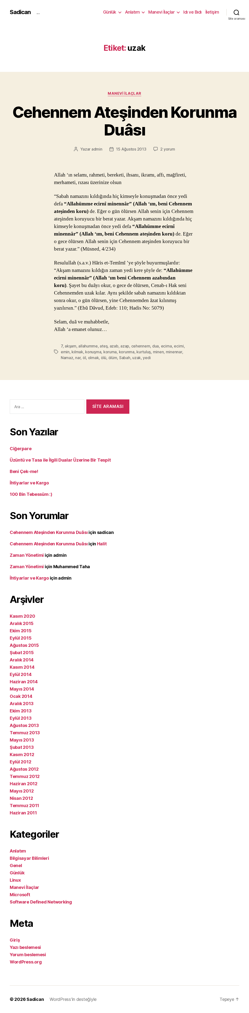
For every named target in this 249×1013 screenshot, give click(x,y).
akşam (70, 346)
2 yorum (167, 149)
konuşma (93, 351)
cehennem (140, 346)
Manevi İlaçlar (161, 12)
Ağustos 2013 (24, 725)
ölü (103, 357)
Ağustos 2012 (24, 769)
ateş (103, 346)
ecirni (179, 346)
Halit (102, 543)
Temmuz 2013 (25, 732)
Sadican (20, 12)
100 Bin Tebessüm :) (31, 494)
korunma (126, 351)
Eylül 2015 (20, 638)
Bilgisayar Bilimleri (29, 858)
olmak (93, 357)
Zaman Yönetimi (27, 555)
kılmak (77, 351)
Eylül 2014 (20, 674)
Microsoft (20, 894)
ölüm (112, 357)
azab (114, 346)
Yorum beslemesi (28, 954)
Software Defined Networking (41, 901)
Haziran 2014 (24, 681)
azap (124, 346)
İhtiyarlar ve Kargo (29, 482)
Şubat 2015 (22, 652)
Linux (15, 880)
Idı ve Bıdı (192, 12)
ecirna (166, 346)
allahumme (88, 346)
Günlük (109, 12)
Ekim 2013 (21, 710)
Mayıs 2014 (22, 689)
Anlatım (132, 12)
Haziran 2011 (23, 812)
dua (155, 346)
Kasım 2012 (22, 754)
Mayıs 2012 (22, 791)
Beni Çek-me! (24, 471)
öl (84, 357)
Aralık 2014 (22, 659)
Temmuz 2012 (25, 776)
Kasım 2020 (22, 616)
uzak (136, 357)
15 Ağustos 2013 (131, 149)
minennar (174, 351)
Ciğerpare (21, 448)
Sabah (124, 357)
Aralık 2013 (22, 703)
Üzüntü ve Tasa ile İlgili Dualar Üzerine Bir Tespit (60, 460)
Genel (16, 865)
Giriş (15, 940)
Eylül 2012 (20, 761)
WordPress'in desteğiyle (73, 999)
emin (65, 351)
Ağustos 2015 (24, 645)
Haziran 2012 (23, 783)
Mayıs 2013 (22, 740)
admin (96, 149)
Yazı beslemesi (25, 947)
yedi (147, 357)
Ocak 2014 (21, 696)
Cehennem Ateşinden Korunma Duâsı (124, 121)
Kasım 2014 (22, 667)
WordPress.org (26, 961)
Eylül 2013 (20, 718)
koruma (110, 351)
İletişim (212, 12)
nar (77, 357)
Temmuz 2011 (24, 805)
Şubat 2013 (22, 747)
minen (158, 351)
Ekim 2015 (21, 630)
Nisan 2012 (21, 798)
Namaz (67, 357)
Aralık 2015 (22, 623)
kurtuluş (143, 351)
